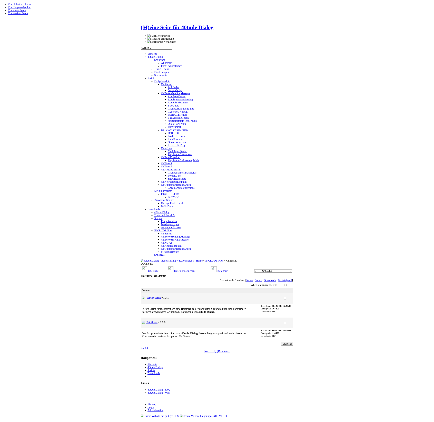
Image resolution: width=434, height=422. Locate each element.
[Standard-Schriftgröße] (160, 38)
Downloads (270, 280)
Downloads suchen (184, 270)
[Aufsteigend (285, 280)
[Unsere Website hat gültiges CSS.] (160, 416)
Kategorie (222, 270)
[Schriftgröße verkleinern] (161, 41)
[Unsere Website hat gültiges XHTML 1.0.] (204, 416)
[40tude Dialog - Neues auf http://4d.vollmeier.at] (167, 260)
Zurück (145, 348)
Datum (258, 280)
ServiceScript (153, 297)
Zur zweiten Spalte (18, 13)
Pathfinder (151, 322)
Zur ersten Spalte (17, 10)
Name (249, 280)
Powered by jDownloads (217, 351)
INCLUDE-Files (214, 260)
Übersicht (153, 270)
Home (199, 260)
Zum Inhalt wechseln (19, 4)
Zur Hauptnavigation (19, 7)
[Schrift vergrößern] (158, 35)
